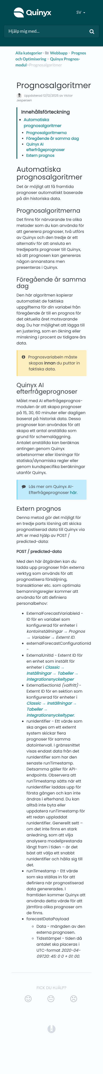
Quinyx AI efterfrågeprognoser (45, 147)
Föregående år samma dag (52, 138)
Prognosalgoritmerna (46, 133)
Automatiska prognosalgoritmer (43, 123)
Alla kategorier (29, 53)
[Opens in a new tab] (52, 1029)
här (73, 492)
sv (79, 12)
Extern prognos (40, 155)
